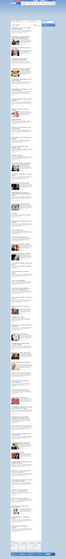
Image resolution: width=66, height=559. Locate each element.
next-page (40, 541)
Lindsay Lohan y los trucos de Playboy (21, 373)
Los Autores (33, 21)
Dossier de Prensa (31, 553)
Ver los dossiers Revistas (37, 25)
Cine (28, 2)
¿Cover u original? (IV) (17, 230)
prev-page (38, 541)
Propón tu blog (45, 25)
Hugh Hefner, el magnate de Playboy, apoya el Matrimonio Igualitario (21, 37)
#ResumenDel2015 (16, 119)
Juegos (30, 21)
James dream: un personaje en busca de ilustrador (21, 221)
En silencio (14, 213)
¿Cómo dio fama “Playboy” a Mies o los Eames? (22, 263)
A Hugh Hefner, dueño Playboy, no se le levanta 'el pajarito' (22, 79)
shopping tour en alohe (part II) (19, 334)
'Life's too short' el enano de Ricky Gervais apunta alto (20, 381)
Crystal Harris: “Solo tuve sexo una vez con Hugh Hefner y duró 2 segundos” (21, 69)
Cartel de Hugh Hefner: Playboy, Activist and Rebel (22, 99)
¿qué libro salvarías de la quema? (20, 490)
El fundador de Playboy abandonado (21, 442)
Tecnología (42, 2)
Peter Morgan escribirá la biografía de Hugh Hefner (21, 48)
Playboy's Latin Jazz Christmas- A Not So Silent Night (21, 127)
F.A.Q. (29, 554)
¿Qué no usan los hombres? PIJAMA (21, 244)
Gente (53, 2)
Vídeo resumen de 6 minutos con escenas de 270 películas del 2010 (22, 480)
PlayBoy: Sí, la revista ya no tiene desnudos (20, 109)
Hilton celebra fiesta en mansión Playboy (22, 426)
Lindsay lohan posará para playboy (20, 389)
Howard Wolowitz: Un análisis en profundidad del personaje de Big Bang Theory (21, 194)
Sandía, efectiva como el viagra (19, 397)
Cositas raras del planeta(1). (19, 280)
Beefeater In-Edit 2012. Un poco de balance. (20, 306)
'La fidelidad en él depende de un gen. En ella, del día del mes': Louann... (22, 407)
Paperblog (16, 3)
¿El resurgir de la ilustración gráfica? (21, 204)
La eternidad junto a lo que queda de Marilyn (21, 517)
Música (31, 2)
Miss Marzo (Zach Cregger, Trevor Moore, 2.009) (20, 506)
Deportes (46, 2)
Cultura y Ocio (24, 2)
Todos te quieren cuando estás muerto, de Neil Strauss (22, 325)
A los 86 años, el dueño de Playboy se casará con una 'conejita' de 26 (21, 288)
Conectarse (50, 0)
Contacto (13, 554)
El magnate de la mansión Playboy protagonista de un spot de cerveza (20, 417)
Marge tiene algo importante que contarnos (20, 526)
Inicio (12, 0)
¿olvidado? (53, 0)
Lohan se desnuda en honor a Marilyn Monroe (21, 362)
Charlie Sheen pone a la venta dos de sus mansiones (22, 137)
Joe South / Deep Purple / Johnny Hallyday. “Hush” (20, 146)
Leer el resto (28, 32)
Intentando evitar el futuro (18, 317)
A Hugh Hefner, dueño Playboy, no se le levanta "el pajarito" (22, 89)
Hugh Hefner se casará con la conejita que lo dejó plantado (21, 28)
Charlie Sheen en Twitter (18, 452)
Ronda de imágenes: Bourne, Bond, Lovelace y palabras (20, 343)
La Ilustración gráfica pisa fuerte (20, 237)
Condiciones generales (23, 554)
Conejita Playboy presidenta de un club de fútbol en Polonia (21, 462)
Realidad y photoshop (17, 155)
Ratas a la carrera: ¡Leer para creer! (20, 498)
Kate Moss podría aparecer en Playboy (21, 253)
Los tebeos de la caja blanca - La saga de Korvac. (22, 174)
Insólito (50, 2)
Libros (34, 2)
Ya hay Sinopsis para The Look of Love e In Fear (22, 297)
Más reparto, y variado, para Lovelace (21, 352)
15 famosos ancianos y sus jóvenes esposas (20, 272)
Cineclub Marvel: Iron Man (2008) (20, 183)
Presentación (21, 553)
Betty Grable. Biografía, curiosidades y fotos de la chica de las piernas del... (21, 163)
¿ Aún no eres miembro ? (47, 24)
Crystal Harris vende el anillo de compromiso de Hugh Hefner (20, 59)
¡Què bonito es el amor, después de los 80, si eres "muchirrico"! (21, 471)
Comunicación (38, 2)
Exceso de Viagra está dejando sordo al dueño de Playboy (21, 434)
